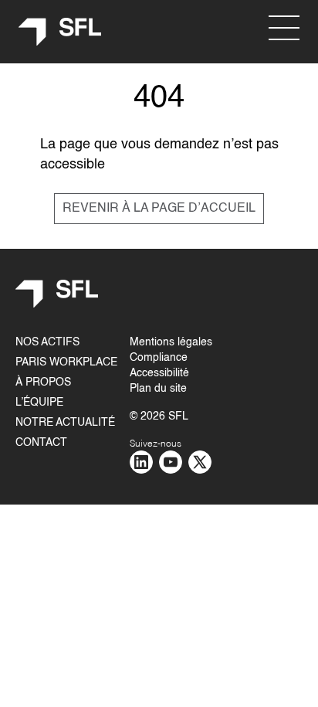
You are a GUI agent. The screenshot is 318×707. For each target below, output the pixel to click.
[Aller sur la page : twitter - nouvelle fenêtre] (199, 462)
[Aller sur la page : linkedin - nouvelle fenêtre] (141, 462)
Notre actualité (65, 422)
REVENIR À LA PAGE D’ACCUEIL (159, 208)
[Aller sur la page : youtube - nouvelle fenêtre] (170, 462)
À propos (43, 382)
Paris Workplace (66, 362)
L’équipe (39, 402)
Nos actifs (47, 342)
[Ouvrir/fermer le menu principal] (284, 27)
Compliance (159, 357)
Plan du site (158, 388)
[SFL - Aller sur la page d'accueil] (60, 32)
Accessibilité (159, 373)
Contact (41, 442)
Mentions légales (171, 342)
